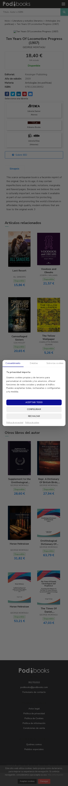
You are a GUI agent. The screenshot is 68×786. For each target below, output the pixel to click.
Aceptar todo (34, 402)
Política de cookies (32, 423)
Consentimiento (13, 363)
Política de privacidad (14, 423)
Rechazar (34, 416)
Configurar (34, 409)
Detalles (34, 363)
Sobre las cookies (54, 363)
